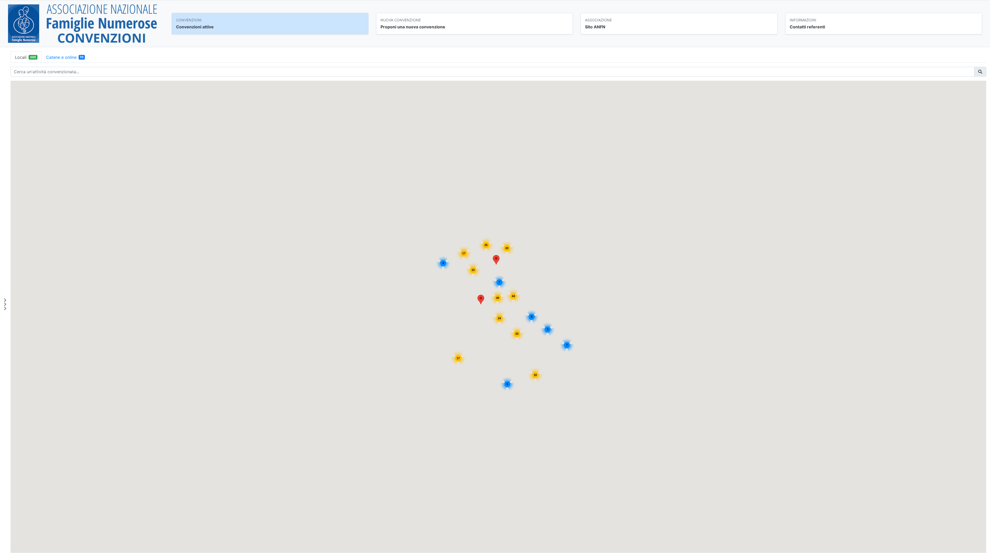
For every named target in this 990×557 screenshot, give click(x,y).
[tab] (26, 57)
